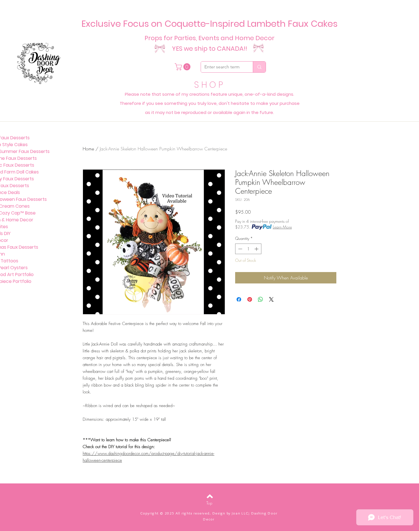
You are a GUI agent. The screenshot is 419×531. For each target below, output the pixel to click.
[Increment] (257, 249)
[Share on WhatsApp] (260, 299)
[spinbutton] (248, 249)
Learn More (282, 227)
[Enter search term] (259, 67)
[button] (183, 66)
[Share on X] (271, 299)
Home (88, 149)
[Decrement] (239, 249)
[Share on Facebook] (238, 299)
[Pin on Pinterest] (249, 299)
